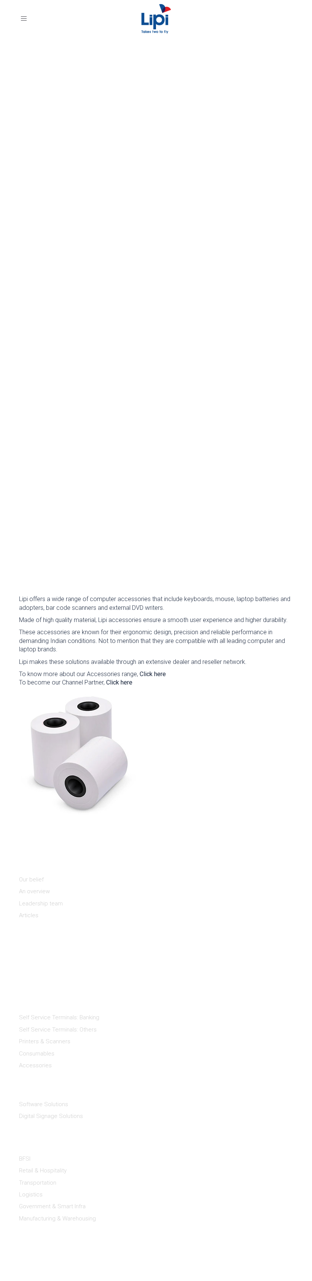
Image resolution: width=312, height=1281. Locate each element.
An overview (34, 891)
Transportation (37, 1182)
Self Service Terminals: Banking (59, 1017)
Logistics (31, 1194)
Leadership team (41, 903)
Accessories (35, 1065)
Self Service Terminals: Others (58, 1029)
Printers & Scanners (44, 1041)
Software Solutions (43, 1104)
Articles (28, 915)
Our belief (31, 879)
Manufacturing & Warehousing (57, 1218)
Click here (153, 674)
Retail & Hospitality (43, 1170)
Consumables (36, 1053)
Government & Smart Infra (52, 1206)
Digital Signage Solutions (51, 1116)
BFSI (24, 1158)
